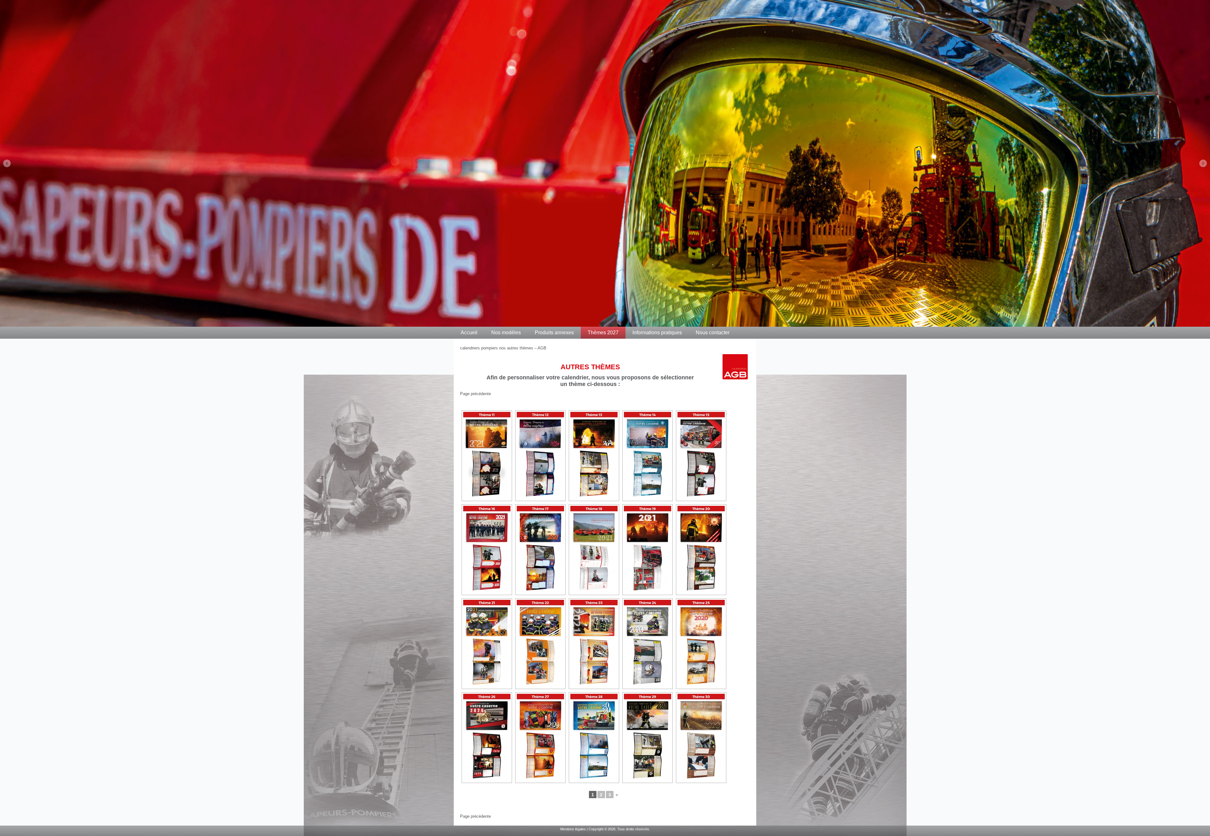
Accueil (469, 332)
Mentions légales (573, 829)
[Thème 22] (540, 643)
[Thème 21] (486, 643)
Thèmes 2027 (603, 332)
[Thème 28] (594, 737)
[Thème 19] (647, 549)
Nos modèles (506, 332)
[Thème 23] (594, 643)
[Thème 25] (701, 643)
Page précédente (475, 393)
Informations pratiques (657, 332)
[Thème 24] (647, 643)
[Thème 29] (647, 737)
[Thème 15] (701, 456)
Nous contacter (712, 332)
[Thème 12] (540, 456)
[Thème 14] (647, 456)
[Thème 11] (486, 456)
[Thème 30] (701, 737)
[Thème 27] (540, 737)
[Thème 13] (594, 456)
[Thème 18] (594, 549)
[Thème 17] (540, 549)
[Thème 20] (701, 549)
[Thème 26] (486, 737)
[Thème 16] (486, 549)
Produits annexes (554, 332)
